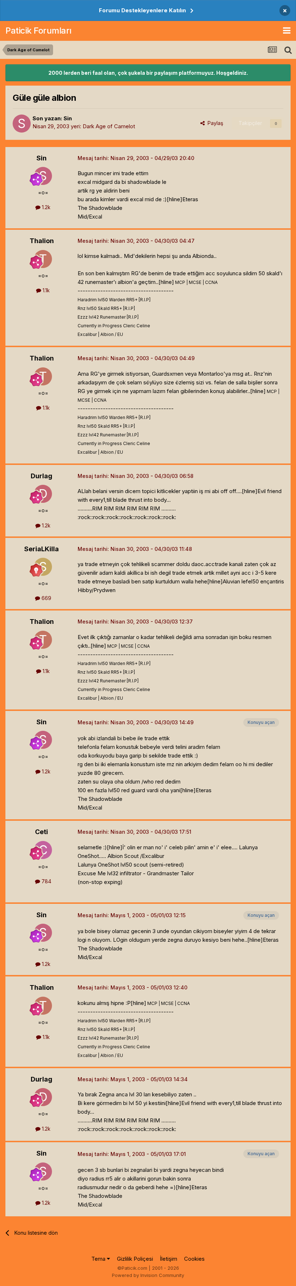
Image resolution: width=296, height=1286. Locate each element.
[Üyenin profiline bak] (22, 124)
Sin (68, 118)
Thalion (42, 241)
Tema (99, 1258)
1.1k (45, 290)
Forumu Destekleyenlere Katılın (142, 10)
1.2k (45, 207)
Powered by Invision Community (148, 1275)
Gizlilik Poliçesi (135, 1258)
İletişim (168, 1258)
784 (45, 881)
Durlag (41, 476)
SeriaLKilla (41, 549)
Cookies (194, 1258)
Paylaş (214, 123)
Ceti (41, 832)
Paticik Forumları (38, 30)
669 (45, 598)
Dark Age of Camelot (109, 126)
